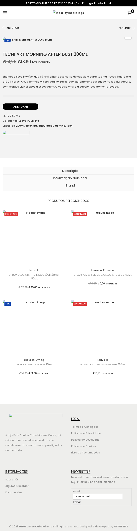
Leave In (24, 121)
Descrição (69, 170)
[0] (129, 13)
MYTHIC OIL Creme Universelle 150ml (102, 364)
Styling (35, 121)
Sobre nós (12, 479)
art (35, 126)
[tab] (68, 171)
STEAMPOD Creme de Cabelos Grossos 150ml (103, 275)
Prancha (108, 270)
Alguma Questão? (17, 486)
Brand (70, 185)
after (28, 126)
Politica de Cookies (83, 446)
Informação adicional (69, 178)
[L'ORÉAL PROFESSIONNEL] (16, 144)
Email (77, 491)
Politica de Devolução (85, 439)
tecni (70, 126)
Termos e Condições (84, 427)
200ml (20, 126)
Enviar (77, 502)
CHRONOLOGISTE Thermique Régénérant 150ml (34, 276)
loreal (49, 126)
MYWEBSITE (121, 526)
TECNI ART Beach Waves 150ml (34, 364)
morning (59, 126)
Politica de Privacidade (86, 433)
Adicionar (20, 106)
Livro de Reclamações (85, 452)
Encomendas (13, 492)
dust (41, 126)
